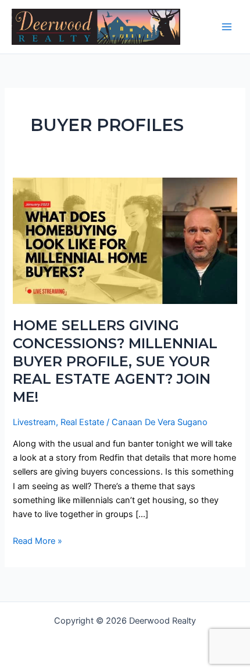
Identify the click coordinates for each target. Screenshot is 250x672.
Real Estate (82, 422)
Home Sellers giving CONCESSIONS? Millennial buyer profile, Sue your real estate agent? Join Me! (115, 361)
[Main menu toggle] (226, 26)
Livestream (34, 422)
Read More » (37, 540)
